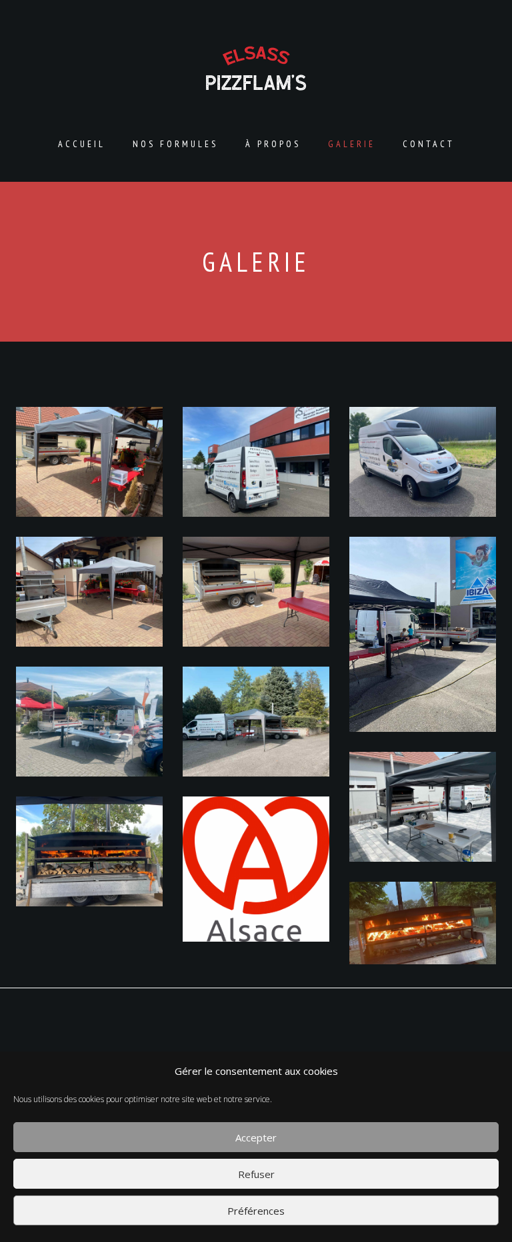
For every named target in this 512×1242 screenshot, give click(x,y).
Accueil (81, 144)
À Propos (273, 144)
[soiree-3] (256, 592)
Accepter (256, 1137)
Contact (429, 144)
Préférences (256, 1210)
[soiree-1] (89, 462)
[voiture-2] (422, 462)
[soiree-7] (422, 807)
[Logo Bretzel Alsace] (256, 869)
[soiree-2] (89, 592)
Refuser (256, 1174)
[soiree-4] (422, 634)
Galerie (351, 144)
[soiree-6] (89, 721)
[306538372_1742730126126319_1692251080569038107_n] (89, 851)
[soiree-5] (256, 721)
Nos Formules (175, 144)
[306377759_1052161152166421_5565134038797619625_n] (422, 923)
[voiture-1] (256, 462)
